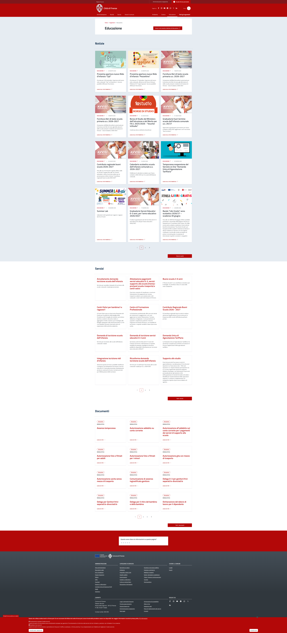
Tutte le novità (180, 256)
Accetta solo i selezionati (36, 630)
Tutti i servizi (180, 398)
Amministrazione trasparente (160, 2)
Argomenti (112, 23)
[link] (181, 2)
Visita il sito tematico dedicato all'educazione (166, 28)
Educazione (100, 71)
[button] (189, 8)
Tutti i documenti (179, 525)
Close (257, 617)
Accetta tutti (253, 630)
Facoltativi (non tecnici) (36, 625)
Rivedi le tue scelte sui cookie (10, 616)
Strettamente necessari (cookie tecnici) (40, 621)
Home (106, 23)
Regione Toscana (100, 2)
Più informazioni (143, 618)
